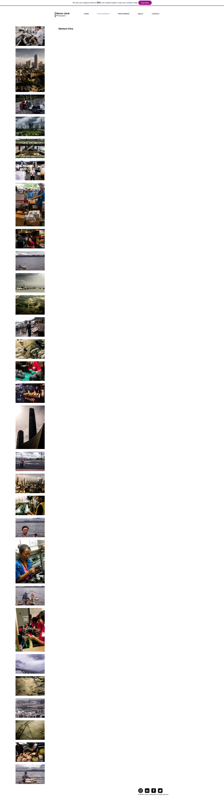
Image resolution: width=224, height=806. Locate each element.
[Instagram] (140, 790)
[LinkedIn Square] (147, 790)
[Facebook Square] (153, 790)
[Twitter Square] (160, 790)
